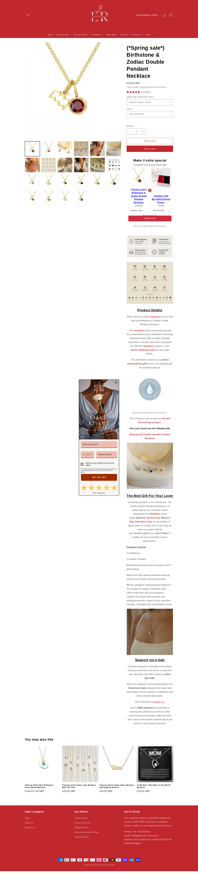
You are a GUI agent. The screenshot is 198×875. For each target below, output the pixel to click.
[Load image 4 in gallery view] (81, 148)
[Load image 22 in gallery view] (81, 197)
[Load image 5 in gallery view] (97, 148)
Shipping (143, 87)
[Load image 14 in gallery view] (48, 181)
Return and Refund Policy (86, 832)
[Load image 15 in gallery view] (65, 181)
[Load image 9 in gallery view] (65, 165)
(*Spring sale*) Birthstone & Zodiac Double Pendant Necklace (139, 196)
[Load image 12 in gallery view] (113, 165)
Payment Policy (82, 837)
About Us (29, 823)
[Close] (116, 382)
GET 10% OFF (99, 477)
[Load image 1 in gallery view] (32, 148)
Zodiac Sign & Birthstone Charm (140, 97)
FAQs (27, 818)
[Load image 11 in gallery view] (97, 165)
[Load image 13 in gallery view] (32, 181)
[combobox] (87, 454)
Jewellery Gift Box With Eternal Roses (161, 199)
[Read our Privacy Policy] (115, 469)
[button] (28, 15)
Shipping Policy (82, 827)
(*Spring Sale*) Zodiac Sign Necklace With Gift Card (79, 786)
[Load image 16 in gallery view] (81, 181)
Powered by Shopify (107, 865)
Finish (129, 109)
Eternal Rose (94, 865)
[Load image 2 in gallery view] (48, 148)
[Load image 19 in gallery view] (32, 197)
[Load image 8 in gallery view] (48, 165)
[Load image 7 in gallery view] (32, 165)
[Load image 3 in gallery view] (65, 148)
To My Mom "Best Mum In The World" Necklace (154, 786)
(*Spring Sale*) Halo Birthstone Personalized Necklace (39, 786)
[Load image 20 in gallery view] (48, 197)
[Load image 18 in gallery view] (113, 181)
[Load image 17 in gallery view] (97, 181)
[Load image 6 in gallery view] (113, 148)
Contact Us (30, 827)
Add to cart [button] (149, 221)
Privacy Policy (81, 818)
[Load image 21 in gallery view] (65, 197)
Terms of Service (82, 823)
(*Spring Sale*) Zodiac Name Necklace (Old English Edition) (117, 786)
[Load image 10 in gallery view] (81, 165)
